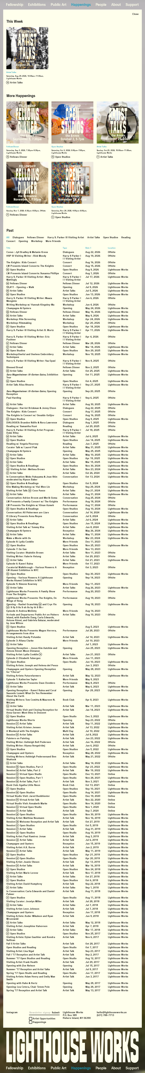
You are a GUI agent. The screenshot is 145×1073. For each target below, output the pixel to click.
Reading (125, 237)
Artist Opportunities (44, 1018)
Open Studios (110, 237)
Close (135, 14)
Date (87, 248)
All (7, 237)
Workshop (36, 241)
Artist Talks (93, 237)
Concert (10, 241)
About (116, 5)
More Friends (53, 241)
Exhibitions (37, 5)
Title (8, 248)
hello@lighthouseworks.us (112, 1012)
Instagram (12, 1012)
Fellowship (14, 5)
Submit (56, 1012)
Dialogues (18, 237)
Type (65, 248)
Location (111, 248)
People (100, 5)
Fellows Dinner (35, 237)
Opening (23, 241)
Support (132, 5)
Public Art (58, 5)
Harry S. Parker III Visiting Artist (66, 237)
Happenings (81, 5)
